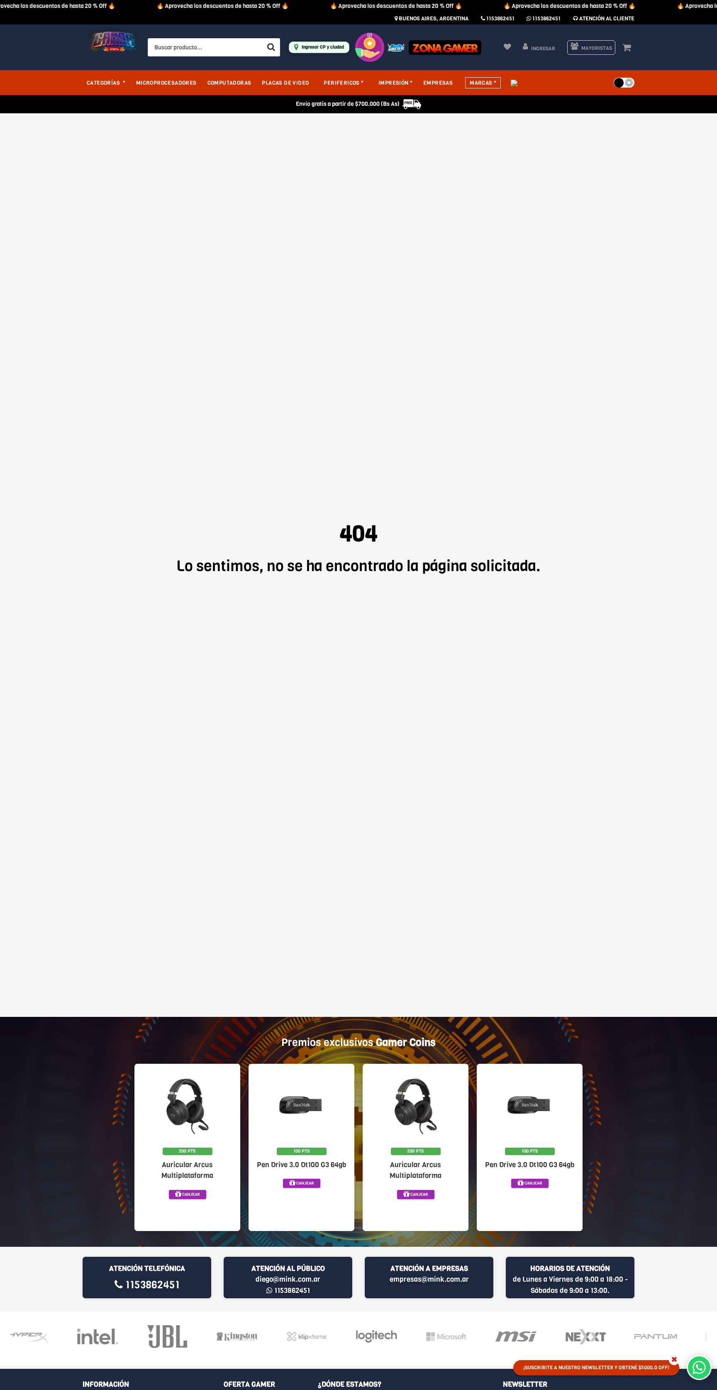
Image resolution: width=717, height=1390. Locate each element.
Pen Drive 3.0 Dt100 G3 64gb (301, 1165)
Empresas (438, 82)
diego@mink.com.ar (288, 1279)
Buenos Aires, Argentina (433, 18)
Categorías (104, 82)
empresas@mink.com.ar (429, 1279)
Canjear (190, 1194)
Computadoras (229, 82)
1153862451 (500, 18)
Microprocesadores (166, 82)
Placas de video (285, 82)
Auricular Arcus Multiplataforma (187, 1170)
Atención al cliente (606, 18)
